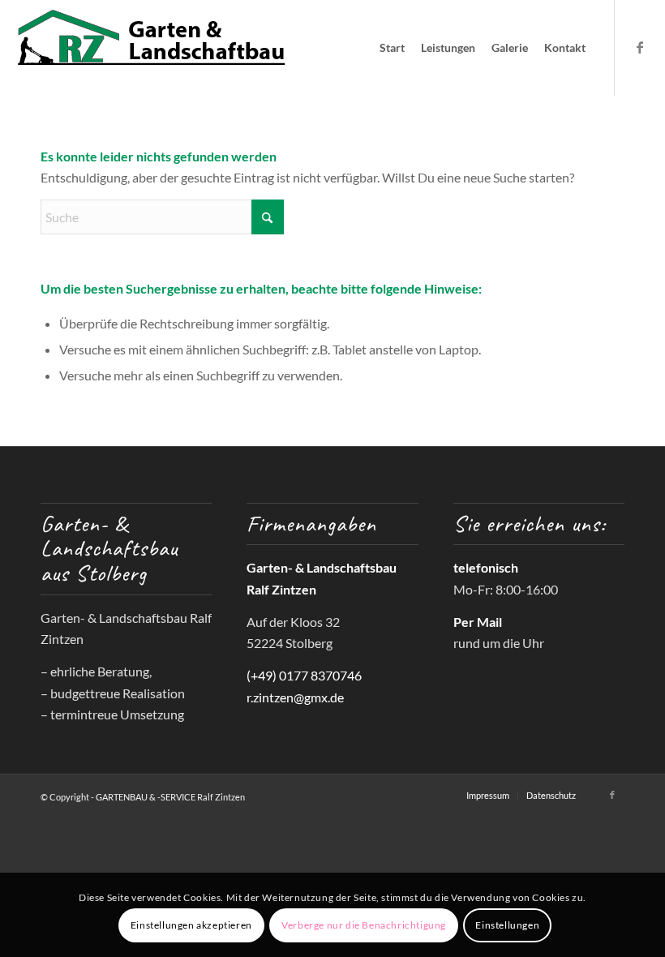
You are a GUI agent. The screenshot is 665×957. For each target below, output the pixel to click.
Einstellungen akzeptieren (191, 925)
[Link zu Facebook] (640, 47)
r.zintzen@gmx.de (295, 697)
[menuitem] (392, 48)
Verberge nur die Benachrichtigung (363, 925)
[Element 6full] (151, 48)
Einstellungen (507, 925)
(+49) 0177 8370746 (304, 675)
